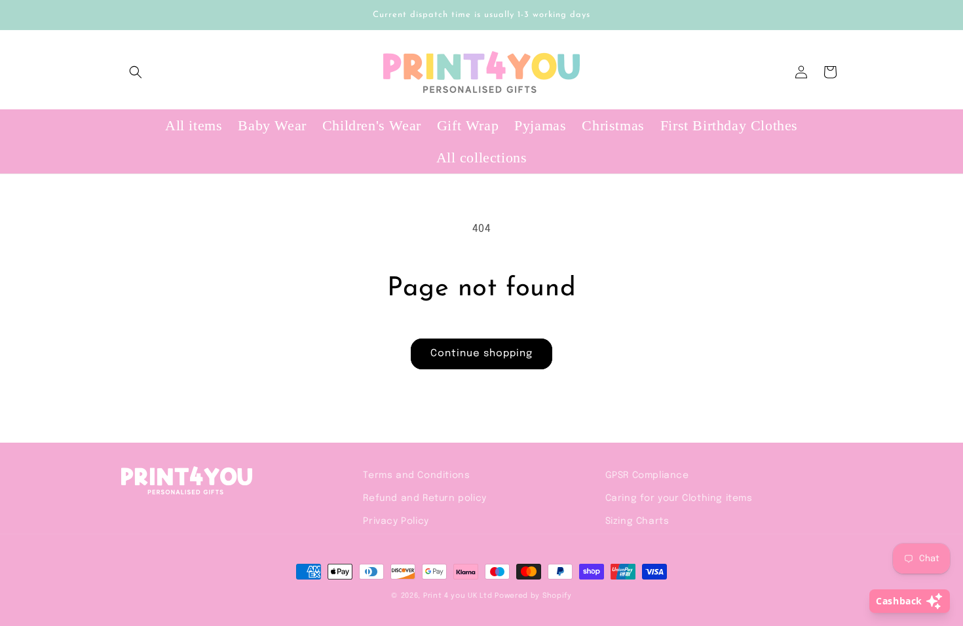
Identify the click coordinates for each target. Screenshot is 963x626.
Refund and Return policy (424, 498)
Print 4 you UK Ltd (458, 596)
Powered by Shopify (533, 596)
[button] (135, 72)
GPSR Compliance (647, 475)
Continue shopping (481, 353)
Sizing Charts (637, 521)
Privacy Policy (395, 521)
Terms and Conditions (416, 475)
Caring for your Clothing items (679, 498)
